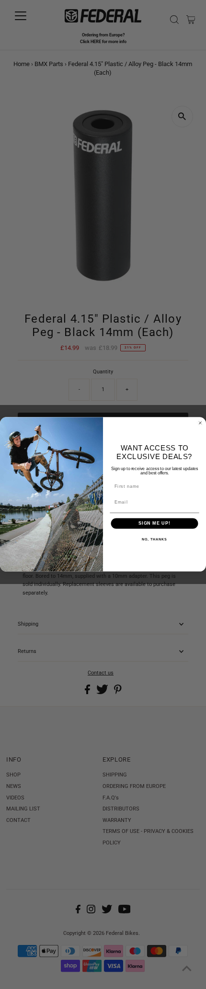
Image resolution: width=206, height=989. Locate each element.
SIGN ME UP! (154, 523)
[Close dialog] (200, 423)
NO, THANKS (154, 539)
